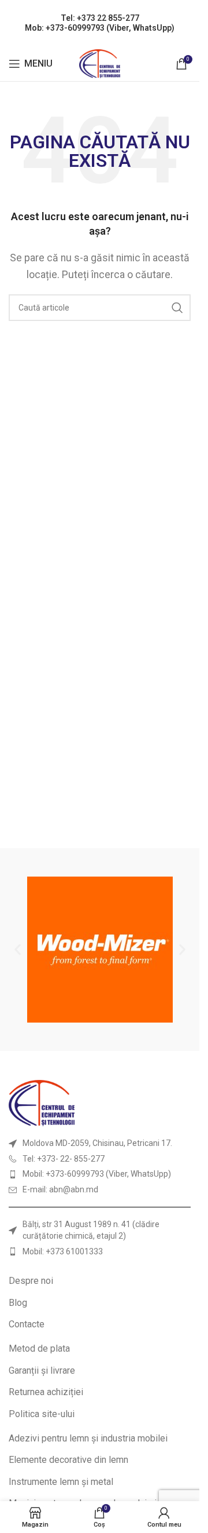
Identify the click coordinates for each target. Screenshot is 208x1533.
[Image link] (42, 1102)
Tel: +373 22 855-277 (100, 18)
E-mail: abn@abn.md (60, 1189)
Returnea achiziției (46, 1391)
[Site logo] (99, 62)
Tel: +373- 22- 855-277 (64, 1158)
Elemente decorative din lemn (68, 1459)
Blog (18, 1302)
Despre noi (31, 1280)
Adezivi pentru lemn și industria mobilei (88, 1438)
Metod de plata (39, 1348)
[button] (17, 950)
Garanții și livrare (42, 1370)
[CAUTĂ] (177, 307)
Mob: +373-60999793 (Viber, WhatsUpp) (99, 27)
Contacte (26, 1324)
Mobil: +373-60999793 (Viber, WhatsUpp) (97, 1173)
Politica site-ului (42, 1413)
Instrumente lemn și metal (61, 1481)
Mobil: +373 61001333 (63, 1251)
